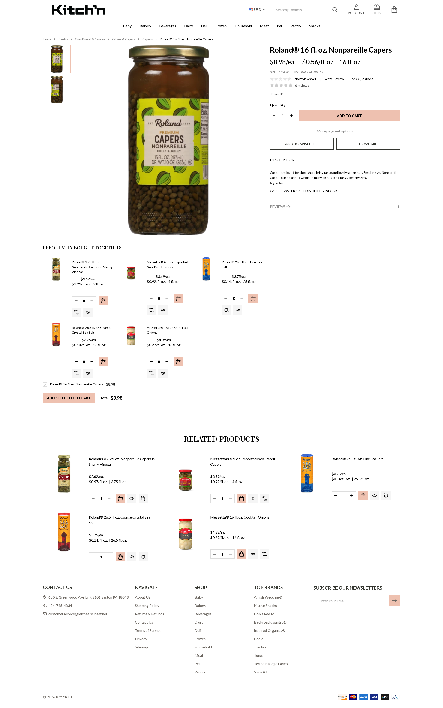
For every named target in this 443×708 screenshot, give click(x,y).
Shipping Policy (147, 605)
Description (282, 159)
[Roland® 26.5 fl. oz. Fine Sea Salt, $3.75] (307, 473)
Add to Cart (349, 115)
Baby (127, 26)
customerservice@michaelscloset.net (77, 614)
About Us (142, 597)
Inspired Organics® (269, 630)
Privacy (141, 638)
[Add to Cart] (103, 300)
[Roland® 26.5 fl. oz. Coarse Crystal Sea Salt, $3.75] (64, 532)
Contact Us (144, 622)
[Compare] (76, 312)
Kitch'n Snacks (265, 605)
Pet (279, 26)
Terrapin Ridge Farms (271, 663)
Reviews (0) (280, 206)
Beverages (167, 26)
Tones (258, 655)
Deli (204, 26)
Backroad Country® (270, 622)
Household (243, 26)
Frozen (221, 26)
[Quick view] (88, 312)
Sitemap (141, 647)
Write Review (334, 79)
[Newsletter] (394, 600)
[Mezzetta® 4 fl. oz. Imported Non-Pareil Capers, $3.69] (185, 473)
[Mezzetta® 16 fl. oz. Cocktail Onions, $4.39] (185, 532)
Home (47, 39)
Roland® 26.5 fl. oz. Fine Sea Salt (357, 458)
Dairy (188, 26)
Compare (368, 143)
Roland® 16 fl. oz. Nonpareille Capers (76, 384)
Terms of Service (148, 630)
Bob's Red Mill (265, 614)
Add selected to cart (69, 398)
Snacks (314, 26)
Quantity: (278, 105)
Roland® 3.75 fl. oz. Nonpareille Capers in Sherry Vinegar (92, 267)
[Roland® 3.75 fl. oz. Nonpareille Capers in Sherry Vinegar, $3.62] (64, 473)
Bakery (145, 26)
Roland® (277, 94)
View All (260, 672)
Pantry (295, 26)
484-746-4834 (60, 605)
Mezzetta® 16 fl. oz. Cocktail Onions (239, 517)
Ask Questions (362, 79)
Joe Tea (260, 647)
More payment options (335, 131)
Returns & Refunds (149, 614)
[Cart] (394, 9)
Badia (258, 638)
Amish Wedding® (268, 597)
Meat (264, 26)
